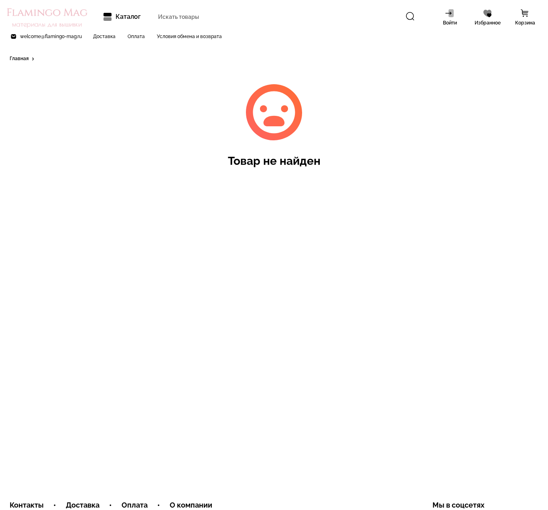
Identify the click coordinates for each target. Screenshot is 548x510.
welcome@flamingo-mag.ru (51, 36)
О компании (191, 505)
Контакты (27, 505)
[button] (22, 59)
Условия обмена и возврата (189, 36)
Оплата (136, 36)
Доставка (104, 36)
